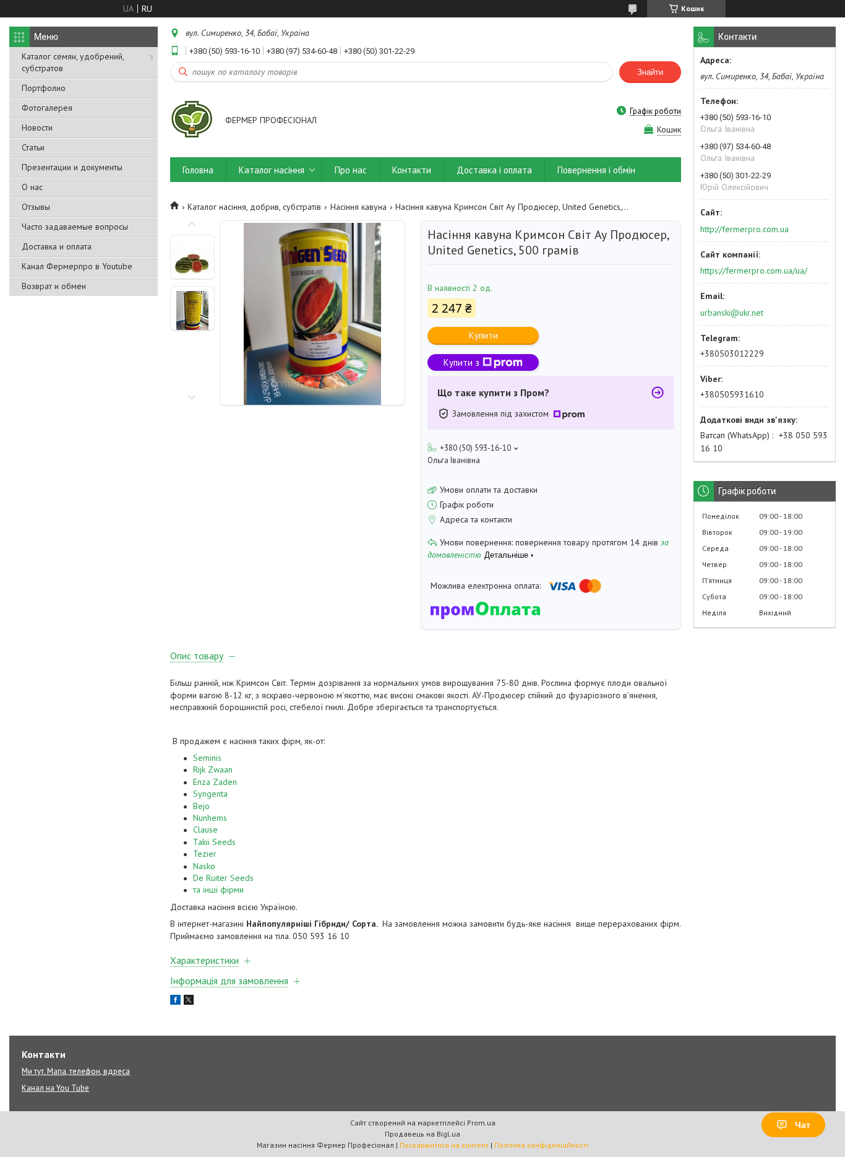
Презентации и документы (72, 167)
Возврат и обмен (54, 286)
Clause (205, 829)
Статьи (33, 147)
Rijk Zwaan (213, 769)
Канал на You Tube (55, 1088)
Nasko (204, 866)
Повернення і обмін (596, 170)
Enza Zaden (216, 781)
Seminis (208, 757)
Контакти (411, 170)
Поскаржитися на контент (444, 1145)
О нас (32, 187)
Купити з (461, 362)
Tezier (205, 853)
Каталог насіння (271, 170)
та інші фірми (218, 889)
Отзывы (36, 206)
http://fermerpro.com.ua (744, 229)
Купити (483, 335)
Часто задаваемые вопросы (75, 226)
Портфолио (44, 87)
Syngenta (211, 793)
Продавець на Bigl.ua (422, 1133)
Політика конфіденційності (541, 1145)
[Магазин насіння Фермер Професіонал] (191, 121)
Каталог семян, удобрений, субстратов (73, 62)
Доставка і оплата (494, 170)
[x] (189, 1001)
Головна (197, 170)
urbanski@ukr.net (731, 312)
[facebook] (175, 1001)
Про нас (351, 170)
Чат (802, 1125)
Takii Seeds (214, 841)
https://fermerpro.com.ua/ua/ (753, 270)
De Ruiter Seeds (223, 877)
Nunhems (210, 817)
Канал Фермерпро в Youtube (77, 266)
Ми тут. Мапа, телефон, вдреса (76, 1071)
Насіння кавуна (358, 206)
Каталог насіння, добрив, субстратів (254, 206)
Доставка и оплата (57, 246)
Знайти (650, 72)
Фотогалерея (47, 107)
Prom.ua (481, 1122)
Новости (37, 127)
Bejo (201, 806)
